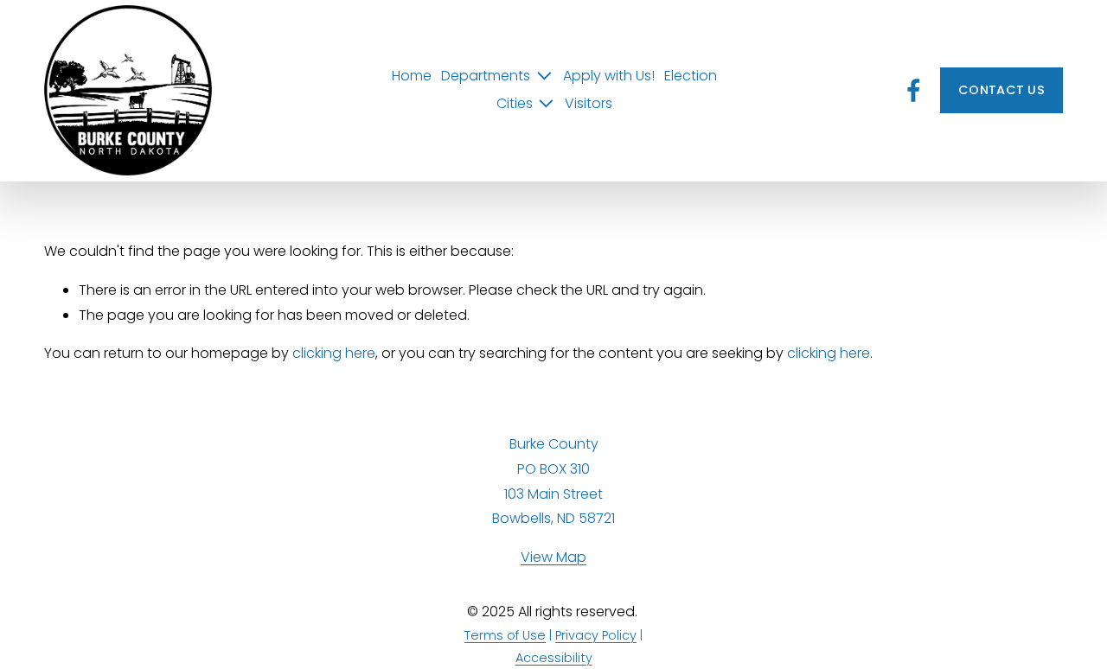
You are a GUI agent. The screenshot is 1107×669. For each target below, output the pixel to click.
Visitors (588, 103)
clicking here (333, 353)
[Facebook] (913, 90)
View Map (553, 557)
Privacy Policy (596, 635)
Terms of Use (505, 635)
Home (412, 76)
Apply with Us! (609, 76)
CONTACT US (1001, 90)
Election (690, 76)
